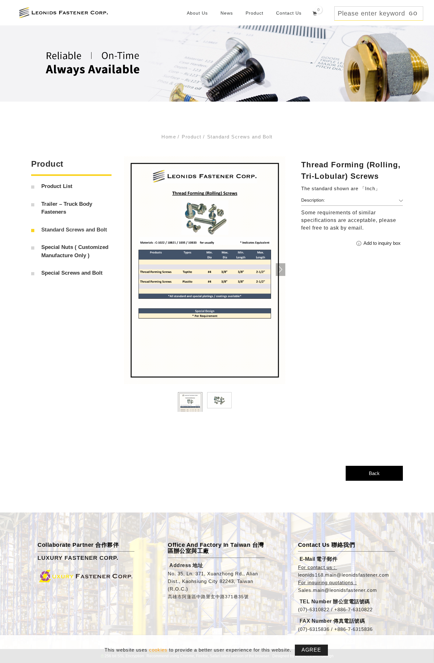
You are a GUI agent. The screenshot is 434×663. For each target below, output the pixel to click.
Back (374, 473)
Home (168, 136)
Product (254, 13)
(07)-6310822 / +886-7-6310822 (335, 609)
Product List (56, 186)
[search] (331, 14)
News (226, 13)
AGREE (311, 650)
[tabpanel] (217, 63)
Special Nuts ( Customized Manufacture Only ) (74, 251)
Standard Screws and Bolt (240, 136)
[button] (280, 269)
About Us (197, 13)
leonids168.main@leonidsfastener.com (343, 575)
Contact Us (289, 13)
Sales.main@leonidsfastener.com (337, 590)
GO (413, 13)
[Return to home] (63, 12)
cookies (158, 650)
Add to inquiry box (381, 243)
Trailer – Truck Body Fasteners (66, 208)
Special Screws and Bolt (72, 273)
